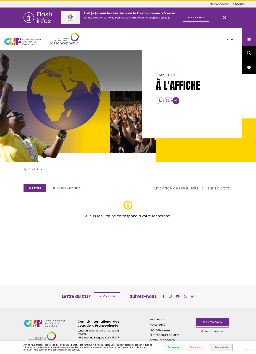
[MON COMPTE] (249, 67)
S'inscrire (238, 4)
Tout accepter (174, 347)
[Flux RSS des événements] (160, 100)
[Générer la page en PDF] (168, 100)
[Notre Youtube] (178, 296)
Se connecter (219, 4)
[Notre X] (185, 296)
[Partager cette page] (175, 100)
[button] (249, 53)
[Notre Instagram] (170, 296)
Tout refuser (195, 347)
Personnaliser (221, 347)
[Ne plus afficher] (224, 17)
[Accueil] (25, 169)
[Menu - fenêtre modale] (249, 37)
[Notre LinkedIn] (192, 296)
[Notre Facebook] (164, 296)
